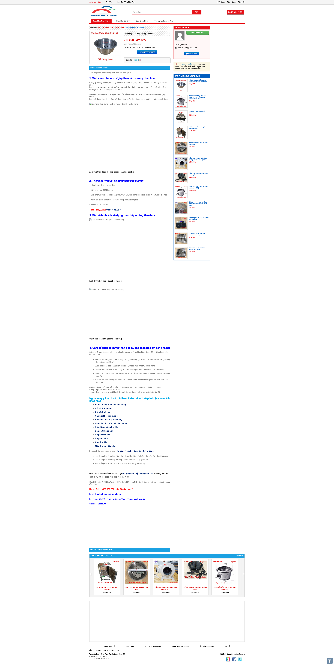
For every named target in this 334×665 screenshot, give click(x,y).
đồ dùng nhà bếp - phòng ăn (136, 27)
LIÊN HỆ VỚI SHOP (147, 52)
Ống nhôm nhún (102, 435)
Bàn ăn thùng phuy (104, 431)
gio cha (92, 650)
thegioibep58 (182, 45)
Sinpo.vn (102, 504)
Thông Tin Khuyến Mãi (163, 21)
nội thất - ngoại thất (105, 27)
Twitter (136, 60)
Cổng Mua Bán (95, 2)
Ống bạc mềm (101, 438)
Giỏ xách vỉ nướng (103, 408)
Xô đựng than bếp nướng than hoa (139, 34)
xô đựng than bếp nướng (128, 180)
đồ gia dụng (119, 27)
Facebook (234, 659)
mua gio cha (101, 650)
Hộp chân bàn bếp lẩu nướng (108, 419)
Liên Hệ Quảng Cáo (206, 646)
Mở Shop (221, 2)
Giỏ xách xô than (103, 412)
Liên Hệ (227, 646)
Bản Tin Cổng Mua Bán (126, 2)
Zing (139, 60)
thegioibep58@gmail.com (187, 48)
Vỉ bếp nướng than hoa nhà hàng (110, 404)
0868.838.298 (113, 209)
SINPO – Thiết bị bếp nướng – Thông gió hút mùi (122, 499)
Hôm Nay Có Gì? (123, 21)
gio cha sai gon (113, 650)
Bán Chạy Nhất (142, 21)
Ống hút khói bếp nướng (106, 416)
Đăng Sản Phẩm (235, 12)
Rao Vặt (109, 2)
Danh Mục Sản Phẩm (101, 21)
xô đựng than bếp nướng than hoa (133, 78)
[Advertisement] (129, 525)
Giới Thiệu (130, 646)
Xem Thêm (239, 555)
